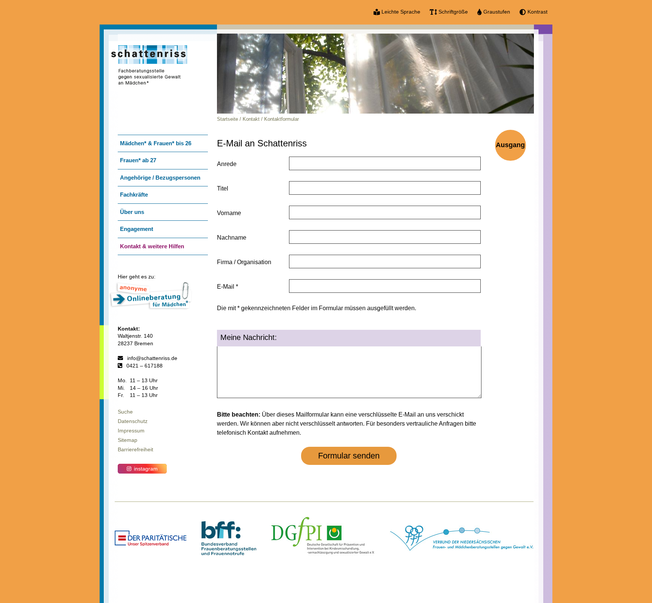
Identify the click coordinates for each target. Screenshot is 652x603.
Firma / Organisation (244, 262)
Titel (222, 188)
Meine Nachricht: (248, 337)
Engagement (136, 229)
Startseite (227, 119)
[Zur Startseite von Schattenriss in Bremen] (149, 88)
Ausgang (510, 145)
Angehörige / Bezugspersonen (160, 177)
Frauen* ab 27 (138, 160)
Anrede (227, 164)
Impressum (131, 431)
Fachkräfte (134, 194)
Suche (125, 412)
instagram (146, 469)
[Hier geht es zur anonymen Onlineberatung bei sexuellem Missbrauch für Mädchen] (150, 308)
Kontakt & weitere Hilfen (152, 246)
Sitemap (127, 440)
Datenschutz (133, 421)
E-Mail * (227, 286)
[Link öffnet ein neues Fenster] (150, 544)
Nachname (231, 237)
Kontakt (251, 119)
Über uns (132, 212)
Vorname (229, 213)
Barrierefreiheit (135, 449)
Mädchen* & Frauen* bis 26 (155, 143)
